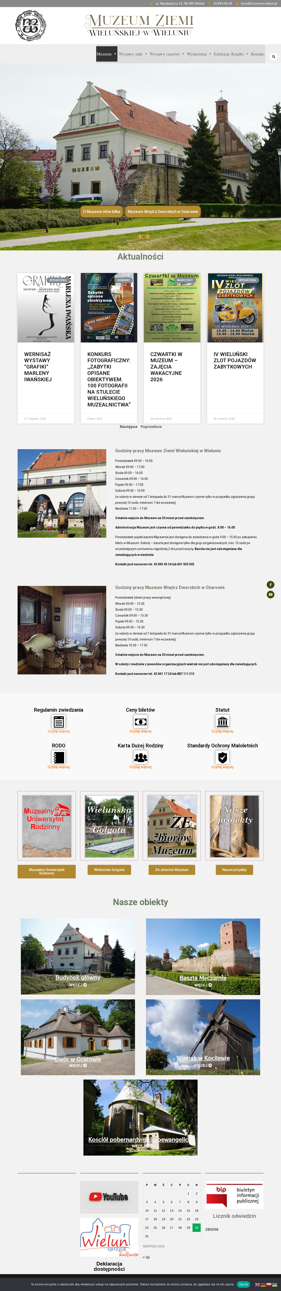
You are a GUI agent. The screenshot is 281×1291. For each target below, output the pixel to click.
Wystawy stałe (130, 54)
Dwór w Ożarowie (78, 1059)
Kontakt (257, 54)
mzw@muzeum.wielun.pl (259, 3)
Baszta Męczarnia (203, 977)
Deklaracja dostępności (109, 1266)
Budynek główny (78, 977)
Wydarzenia (197, 54)
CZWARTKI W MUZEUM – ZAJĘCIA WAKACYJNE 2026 (166, 367)
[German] (263, 1285)
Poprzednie (151, 426)
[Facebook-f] (270, 585)
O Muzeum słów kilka (101, 211)
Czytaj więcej (59, 731)
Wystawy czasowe (165, 54)
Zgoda (243, 1284)
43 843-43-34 (222, 3)
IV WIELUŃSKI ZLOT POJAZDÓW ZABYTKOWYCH (235, 360)
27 (171, 1227)
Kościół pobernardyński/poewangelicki (140, 1139)
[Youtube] (270, 594)
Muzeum (104, 54)
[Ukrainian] (275, 1285)
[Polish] (269, 1285)
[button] (47, 871)
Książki (237, 54)
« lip (146, 1257)
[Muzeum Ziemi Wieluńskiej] (40, 25)
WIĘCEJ (76, 985)
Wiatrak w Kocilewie (203, 1058)
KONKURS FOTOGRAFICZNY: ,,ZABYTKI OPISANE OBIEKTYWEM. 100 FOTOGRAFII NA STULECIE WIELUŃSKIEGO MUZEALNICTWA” (109, 379)
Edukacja (221, 54)
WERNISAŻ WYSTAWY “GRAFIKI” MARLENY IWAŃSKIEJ (38, 367)
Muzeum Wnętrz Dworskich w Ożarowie (163, 211)
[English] (258, 1285)
